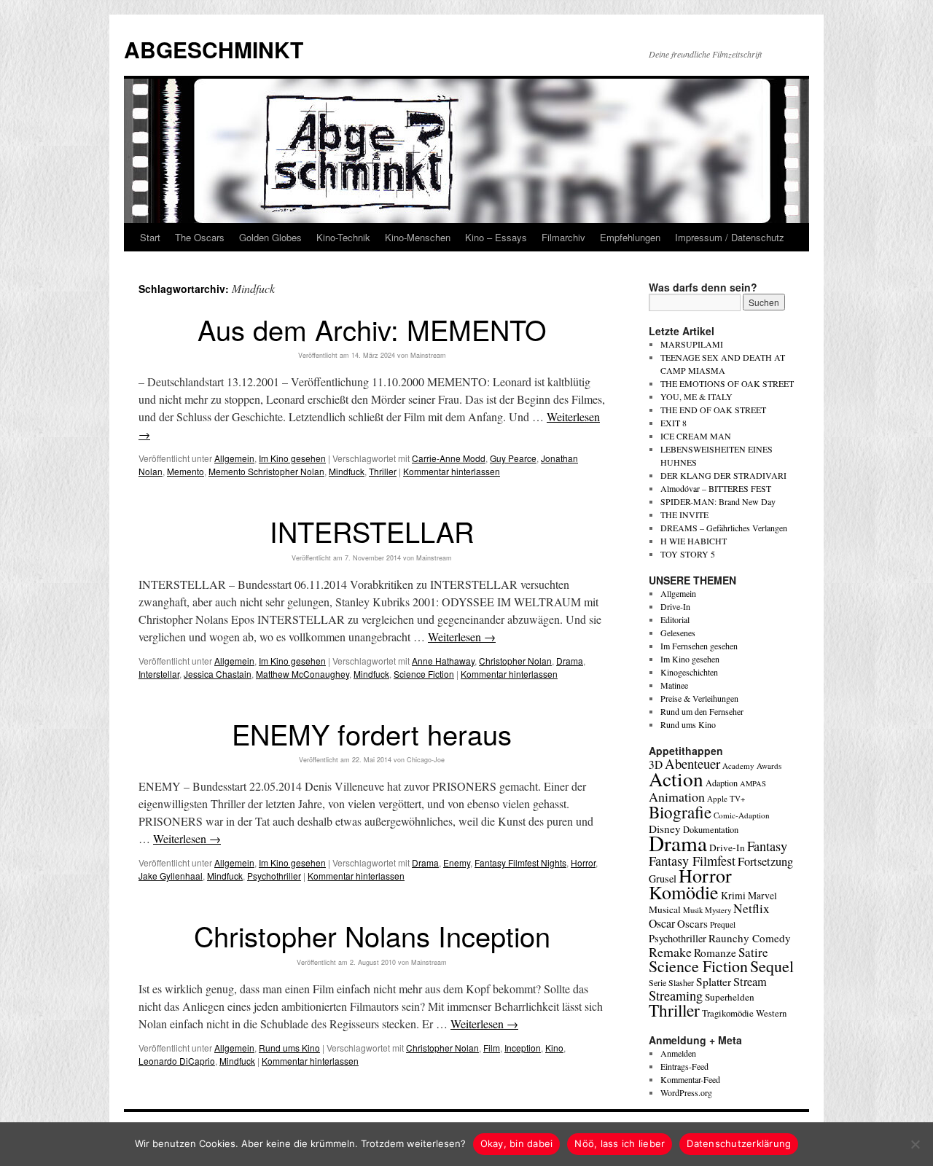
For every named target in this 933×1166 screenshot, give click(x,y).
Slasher (681, 982)
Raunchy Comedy (749, 938)
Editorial (675, 619)
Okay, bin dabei (516, 1143)
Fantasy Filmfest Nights (520, 862)
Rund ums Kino (289, 1047)
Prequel (722, 924)
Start (150, 237)
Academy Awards (751, 765)
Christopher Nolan (515, 660)
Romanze (715, 952)
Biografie (680, 812)
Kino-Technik (343, 237)
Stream (750, 982)
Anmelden (678, 1053)
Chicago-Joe (426, 759)
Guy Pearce (513, 458)
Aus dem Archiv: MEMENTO (372, 329)
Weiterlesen (462, 636)
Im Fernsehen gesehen (699, 646)
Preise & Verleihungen (699, 698)
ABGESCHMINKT (213, 49)
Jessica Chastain (217, 674)
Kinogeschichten (689, 672)
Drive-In (675, 606)
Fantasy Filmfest (692, 860)
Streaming (676, 995)
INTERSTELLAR (372, 531)
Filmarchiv (563, 237)
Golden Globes (270, 237)
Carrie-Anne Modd (448, 458)
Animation (677, 796)
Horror (583, 862)
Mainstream (428, 355)
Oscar (662, 923)
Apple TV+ (726, 798)
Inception (522, 1047)
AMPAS (753, 783)
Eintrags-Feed (684, 1066)
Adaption (722, 783)
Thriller (383, 471)
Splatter (713, 981)
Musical (665, 909)
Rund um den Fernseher (701, 711)
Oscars (692, 923)
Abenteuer (692, 763)
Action (676, 778)
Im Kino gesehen (292, 458)
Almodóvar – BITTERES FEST (715, 488)
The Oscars (200, 237)
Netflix (751, 908)
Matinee (674, 685)
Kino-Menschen (417, 237)
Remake (670, 951)
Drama (569, 660)
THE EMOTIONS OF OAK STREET (727, 383)
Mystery (718, 909)
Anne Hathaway (443, 660)
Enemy (456, 862)
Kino (554, 1047)
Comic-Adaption (742, 815)
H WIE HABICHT (693, 541)
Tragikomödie (728, 1013)
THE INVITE (684, 514)
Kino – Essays (496, 237)
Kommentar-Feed (690, 1079)
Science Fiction (424, 674)
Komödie (684, 891)
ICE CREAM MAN (695, 436)
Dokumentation (710, 829)
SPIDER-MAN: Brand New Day (718, 501)
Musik (693, 909)
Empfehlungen (630, 237)
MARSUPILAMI (691, 344)
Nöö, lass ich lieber (619, 1143)
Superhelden (729, 996)
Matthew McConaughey (302, 674)
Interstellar (158, 674)
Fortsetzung (765, 861)
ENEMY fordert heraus (372, 733)
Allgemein (234, 458)
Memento (185, 471)
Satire (753, 952)
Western (771, 1013)
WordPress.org (686, 1092)
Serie (657, 982)
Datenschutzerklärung (739, 1143)
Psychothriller (274, 875)
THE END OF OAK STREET (713, 409)
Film (491, 1047)
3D (656, 764)
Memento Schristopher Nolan (266, 471)
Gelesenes (677, 632)
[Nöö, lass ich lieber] (914, 1144)
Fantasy (767, 846)
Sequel (772, 966)
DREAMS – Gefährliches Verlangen (723, 527)
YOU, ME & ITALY (696, 396)
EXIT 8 (673, 423)
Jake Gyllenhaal (170, 875)
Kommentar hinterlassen (451, 471)
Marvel (762, 895)
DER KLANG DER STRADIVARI (723, 475)
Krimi (733, 895)
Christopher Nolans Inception (372, 935)
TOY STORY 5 (687, 554)
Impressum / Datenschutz (729, 237)
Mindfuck (346, 471)
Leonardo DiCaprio (176, 1061)
